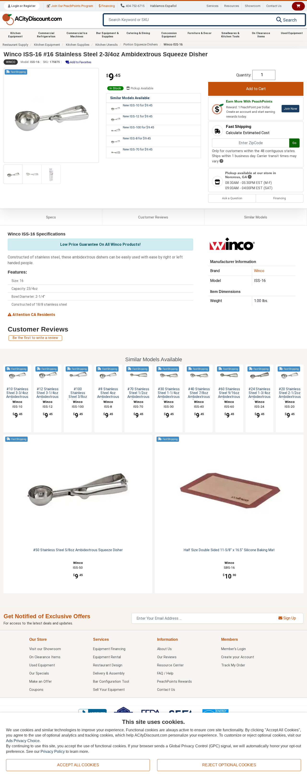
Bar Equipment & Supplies (107, 35)
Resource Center (170, 665)
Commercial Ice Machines (76, 35)
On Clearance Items (261, 35)
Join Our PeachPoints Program (71, 6)
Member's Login (233, 649)
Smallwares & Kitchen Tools (230, 35)
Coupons (36, 690)
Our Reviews (167, 657)
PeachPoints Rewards (174, 682)
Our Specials (39, 673)
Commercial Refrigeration (46, 35)
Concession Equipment (169, 35)
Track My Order (233, 665)
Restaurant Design (107, 665)
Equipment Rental (107, 657)
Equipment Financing (109, 649)
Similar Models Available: (130, 98)
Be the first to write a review (35, 338)
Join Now (290, 108)
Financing (108, 6)
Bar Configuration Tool (111, 682)
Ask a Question (232, 198)
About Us (164, 649)
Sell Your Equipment (109, 690)
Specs (51, 217)
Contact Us (274, 6)
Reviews (153, 217)
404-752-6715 (135, 6)
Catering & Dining (138, 33)
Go (294, 143)
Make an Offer (40, 682)
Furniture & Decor (200, 33)
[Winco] (232, 243)
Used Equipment (292, 33)
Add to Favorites (80, 62)
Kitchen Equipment (15, 35)
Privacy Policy (53, 751)
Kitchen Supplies (77, 44)
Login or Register (23, 6)
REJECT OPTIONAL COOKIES (229, 765)
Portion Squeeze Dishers (141, 44)
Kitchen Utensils (106, 44)
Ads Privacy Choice (23, 741)
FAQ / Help (165, 673)
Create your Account (237, 657)
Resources (231, 6)
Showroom (252, 6)
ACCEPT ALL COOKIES (78, 765)
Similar (255, 217)
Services (212, 6)
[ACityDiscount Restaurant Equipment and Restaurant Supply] (32, 19)
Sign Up (289, 618)
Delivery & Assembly (108, 673)
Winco (10, 62)
